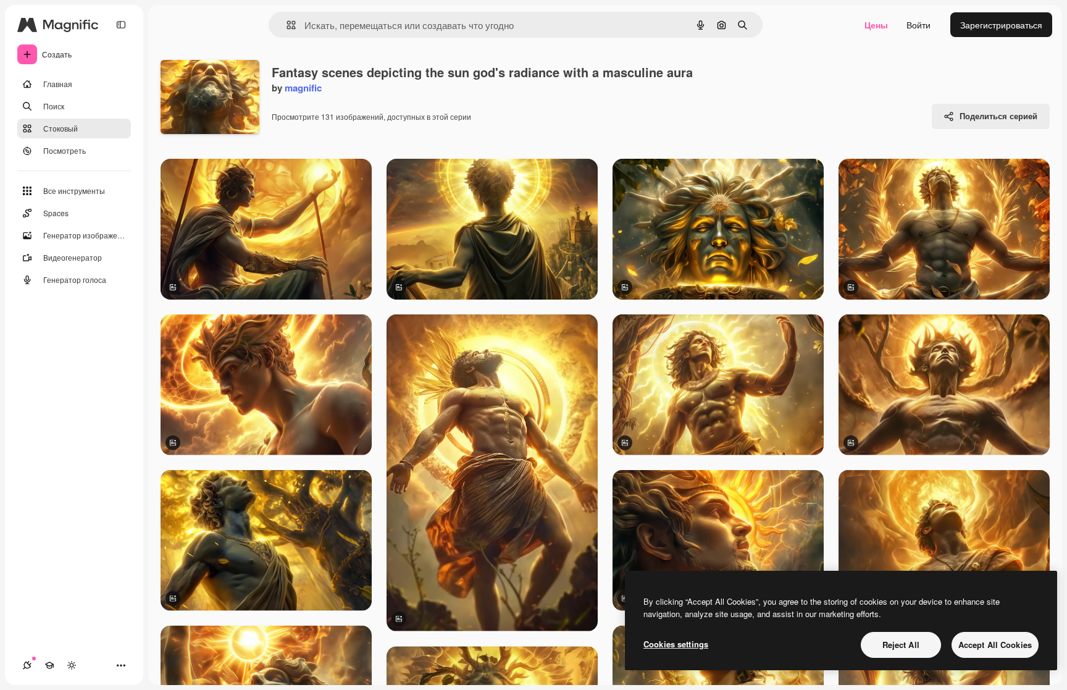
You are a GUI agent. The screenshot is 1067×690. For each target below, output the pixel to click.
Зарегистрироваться (1001, 25)
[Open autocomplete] (286, 25)
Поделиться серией (998, 116)
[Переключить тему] (72, 665)
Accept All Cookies (995, 644)
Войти (918, 25)
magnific (303, 88)
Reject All (900, 644)
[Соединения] (27, 665)
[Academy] (49, 665)
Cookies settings (675, 644)
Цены (876, 25)
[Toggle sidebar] (121, 25)
